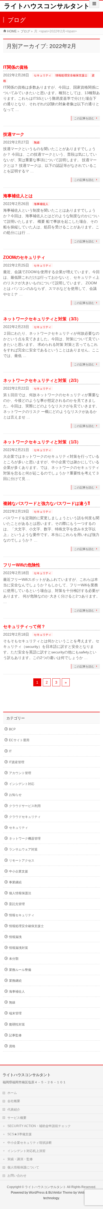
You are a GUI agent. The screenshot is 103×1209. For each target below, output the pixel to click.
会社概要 (13, 1101)
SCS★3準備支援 (19, 1134)
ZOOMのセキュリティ (24, 257)
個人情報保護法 (20, 893)
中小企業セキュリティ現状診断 (29, 1143)
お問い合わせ (16, 1175)
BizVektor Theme (60, 1192)
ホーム (12, 1093)
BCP (12, 729)
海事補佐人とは (18, 196)
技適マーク (13, 134)
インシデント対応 (21, 784)
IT (10, 751)
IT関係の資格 (15, 67)
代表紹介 (13, 1109)
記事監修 (15, 1035)
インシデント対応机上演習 (26, 1151)
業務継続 (15, 981)
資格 (12, 1046)
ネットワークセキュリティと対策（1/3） (42, 442)
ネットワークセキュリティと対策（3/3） (42, 319)
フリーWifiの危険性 (21, 565)
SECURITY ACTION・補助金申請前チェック (39, 1126)
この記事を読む (84, 118)
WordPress (37, 1192)
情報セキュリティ (21, 915)
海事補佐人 (41, 204)
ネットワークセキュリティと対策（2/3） (42, 380)
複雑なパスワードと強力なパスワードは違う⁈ (46, 503)
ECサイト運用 (19, 740)
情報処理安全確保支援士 (71, 75)
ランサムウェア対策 (23, 849)
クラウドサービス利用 (25, 806)
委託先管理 (17, 904)
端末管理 (15, 1013)
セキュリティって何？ (24, 626)
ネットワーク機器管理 (25, 838)
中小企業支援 (18, 871)
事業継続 (15, 882)
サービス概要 (16, 1118)
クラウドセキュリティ (25, 817)
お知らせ (15, 795)
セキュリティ (42, 75)
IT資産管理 (16, 762)
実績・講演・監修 (20, 1159)
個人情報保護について (23, 1167)
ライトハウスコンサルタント (47, 6)
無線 (37, 142)
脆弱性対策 (17, 1024)
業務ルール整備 (20, 970)
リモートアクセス (21, 860)
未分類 (13, 959)
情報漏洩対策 (18, 948)
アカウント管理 (20, 773)
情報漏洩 (15, 937)
